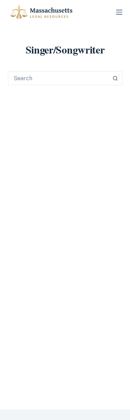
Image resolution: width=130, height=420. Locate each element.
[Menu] (119, 12)
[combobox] (58, 78)
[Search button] (115, 78)
